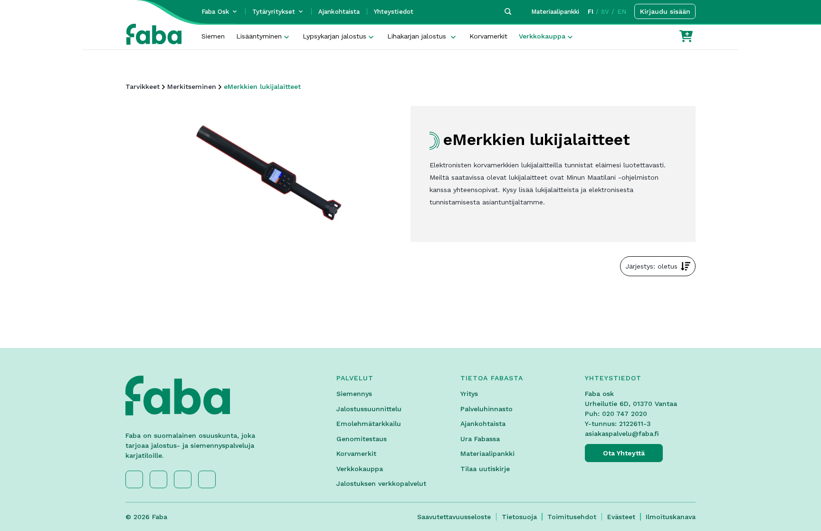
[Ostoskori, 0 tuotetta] (686, 36)
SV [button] (605, 12)
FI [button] (590, 12)
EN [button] (621, 12)
